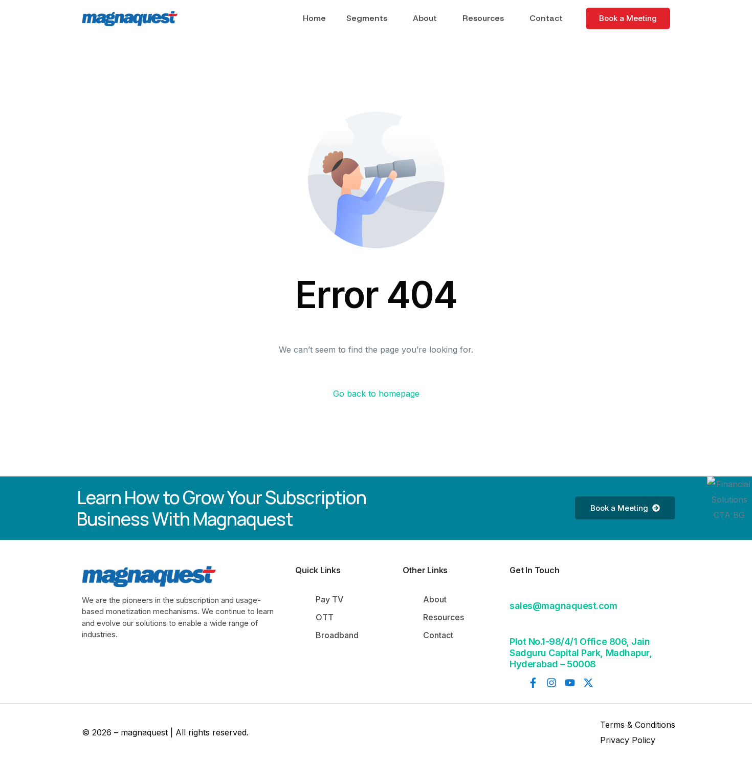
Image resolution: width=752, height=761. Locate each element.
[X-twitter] (588, 683)
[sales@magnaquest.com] (516, 589)
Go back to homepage (376, 393)
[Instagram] (551, 683)
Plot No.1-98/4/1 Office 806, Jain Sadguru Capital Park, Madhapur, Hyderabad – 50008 (581, 652)
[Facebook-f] (533, 683)
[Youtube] (570, 683)
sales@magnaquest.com (563, 605)
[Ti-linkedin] (515, 683)
